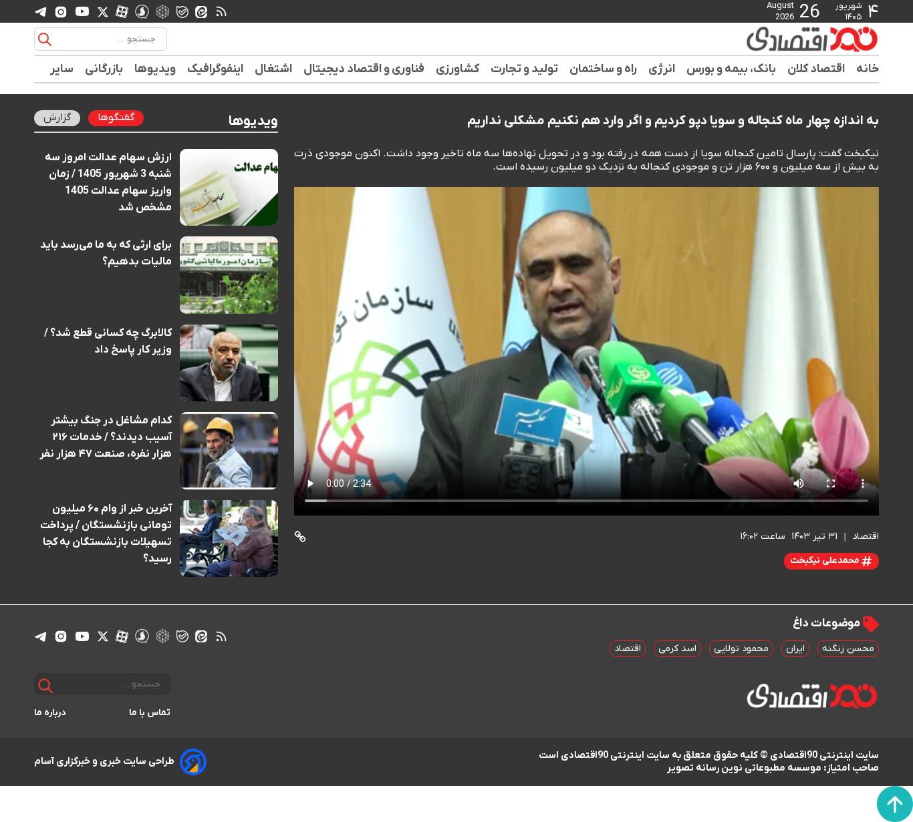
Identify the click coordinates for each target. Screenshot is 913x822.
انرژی (662, 69)
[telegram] (40, 12)
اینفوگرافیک (215, 69)
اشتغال (274, 69)
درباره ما (50, 712)
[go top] (895, 804)
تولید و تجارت (525, 69)
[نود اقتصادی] (773, 38)
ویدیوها (155, 69)
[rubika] (163, 11)
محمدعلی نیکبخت (826, 560)
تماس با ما (150, 712)
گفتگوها (116, 117)
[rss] (221, 11)
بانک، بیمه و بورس (731, 69)
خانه (867, 69)
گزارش (57, 117)
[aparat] (122, 11)
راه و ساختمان (603, 69)
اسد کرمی (677, 648)
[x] (103, 11)
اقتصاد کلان (816, 69)
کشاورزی (458, 69)
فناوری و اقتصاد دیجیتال (364, 69)
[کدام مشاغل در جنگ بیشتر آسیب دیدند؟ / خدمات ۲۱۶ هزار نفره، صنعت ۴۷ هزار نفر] (229, 450)
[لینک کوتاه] (300, 536)
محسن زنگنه (848, 648)
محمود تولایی (741, 648)
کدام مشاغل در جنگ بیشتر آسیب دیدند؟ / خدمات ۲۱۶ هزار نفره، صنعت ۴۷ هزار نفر (105, 437)
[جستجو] (45, 39)
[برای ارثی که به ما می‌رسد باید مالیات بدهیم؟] (229, 274)
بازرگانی (104, 69)
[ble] (182, 11)
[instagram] (61, 11)
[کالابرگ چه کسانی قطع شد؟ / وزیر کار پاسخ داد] (229, 363)
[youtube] (82, 11)
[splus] (142, 11)
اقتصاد (627, 648)
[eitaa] (201, 11)
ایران (795, 648)
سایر (62, 69)
